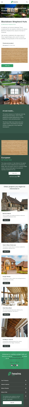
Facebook (14, 365)
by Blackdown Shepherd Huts (8, 24)
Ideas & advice (5, 384)
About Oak (4, 392)
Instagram (17, 365)
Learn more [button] (9, 399)
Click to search (27, 2)
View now (7, 65)
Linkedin (12, 365)
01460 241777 (17, 356)
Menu (2, 2)
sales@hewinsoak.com (16, 358)
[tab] (9, 82)
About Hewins (5, 388)
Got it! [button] (12, 402)
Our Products (4, 380)
